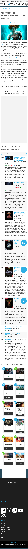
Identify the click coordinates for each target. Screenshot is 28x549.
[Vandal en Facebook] (3, 510)
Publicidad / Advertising (6, 527)
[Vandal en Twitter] (9, 510)
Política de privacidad (5, 529)
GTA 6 (24, 1)
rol (3, 44)
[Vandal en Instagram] (14, 510)
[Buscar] (23, 4)
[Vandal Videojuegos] (14, 4)
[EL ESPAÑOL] (26, 4)
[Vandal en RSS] (3, 515)
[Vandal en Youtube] (20, 510)
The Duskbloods (12, 1)
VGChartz (3, 537)
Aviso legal (3, 531)
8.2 (23, 242)
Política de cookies (5, 533)
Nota (25, 153)
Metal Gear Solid (5, 1)
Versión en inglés (14, 542)
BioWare (12, 53)
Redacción (3, 523)
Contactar (3, 525)
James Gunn (19, 1)
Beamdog (8, 22)
